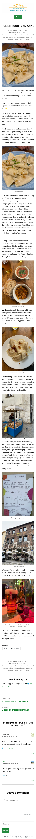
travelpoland (18, 39)
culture (6, 35)
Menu (19, 17)
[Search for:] (18, 824)
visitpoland (26, 39)
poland (13, 33)
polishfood (17, 37)
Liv (11, 30)
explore (12, 35)
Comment (27, 814)
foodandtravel (23, 35)
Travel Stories (20, 33)
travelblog (29, 37)
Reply (32, 753)
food (16, 35)
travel (23, 37)
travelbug (9, 39)
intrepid (31, 35)
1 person (10, 748)
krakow (5, 37)
